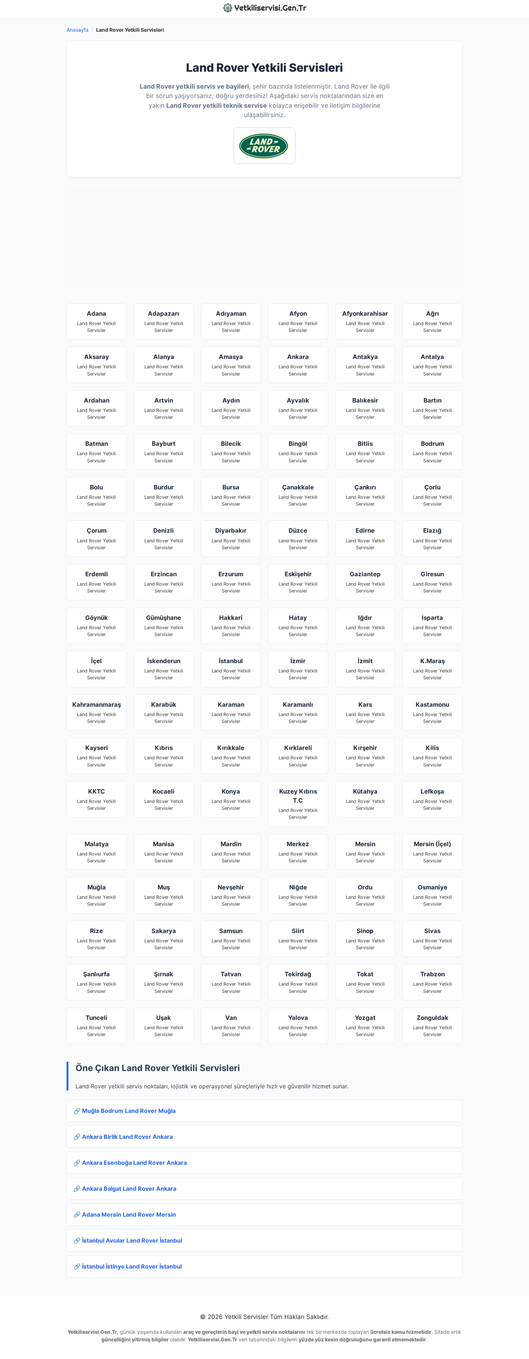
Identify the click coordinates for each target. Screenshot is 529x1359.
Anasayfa (78, 30)
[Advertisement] (264, 238)
